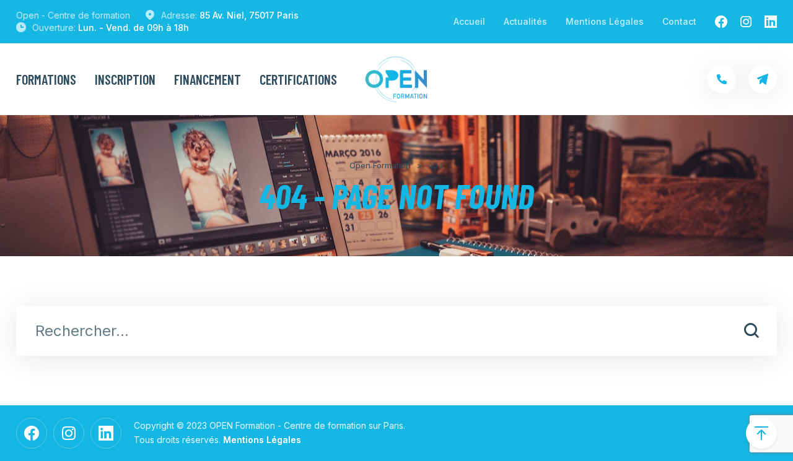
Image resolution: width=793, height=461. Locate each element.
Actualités (525, 21)
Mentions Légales (605, 21)
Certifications (298, 79)
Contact (679, 21)
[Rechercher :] (397, 332)
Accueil (469, 21)
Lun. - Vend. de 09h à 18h (133, 27)
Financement (207, 79)
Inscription (125, 79)
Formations (46, 79)
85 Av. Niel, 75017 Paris (249, 15)
